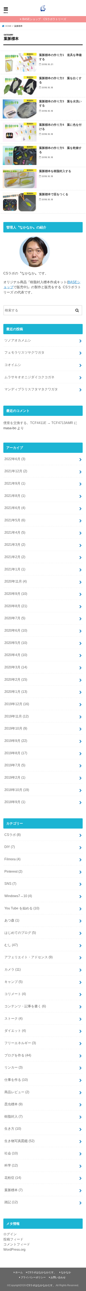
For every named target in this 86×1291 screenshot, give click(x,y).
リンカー (13, 1067)
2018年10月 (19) (16, 790)
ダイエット (15, 1030)
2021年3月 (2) (14, 544)
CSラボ (12, 835)
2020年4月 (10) (15, 655)
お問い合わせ (58, 1277)
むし (11, 945)
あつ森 (11, 920)
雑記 (11, 1202)
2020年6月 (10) (15, 630)
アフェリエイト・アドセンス (28, 957)
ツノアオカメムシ (17, 340)
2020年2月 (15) (15, 679)
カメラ (12, 969)
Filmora (12, 859)
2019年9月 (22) (15, 741)
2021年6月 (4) (14, 508)
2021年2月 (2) (14, 557)
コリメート (15, 994)
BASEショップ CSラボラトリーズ (44, 19)
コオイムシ (12, 365)
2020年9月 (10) (15, 593)
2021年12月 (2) (15, 471)
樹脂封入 (13, 1116)
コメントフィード (16, 1244)
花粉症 (12, 1177)
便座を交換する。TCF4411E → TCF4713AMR (38, 423)
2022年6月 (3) (14, 459)
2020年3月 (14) (15, 667)
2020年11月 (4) (15, 581)
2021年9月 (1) (14, 483)
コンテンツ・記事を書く (25, 1006)
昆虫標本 (13, 1104)
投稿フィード (13, 1239)
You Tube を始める (21, 908)
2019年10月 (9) (15, 728)
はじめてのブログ (20, 932)
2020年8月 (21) (15, 606)
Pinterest (13, 871)
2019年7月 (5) (14, 765)
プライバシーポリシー (33, 1277)
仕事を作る (16, 1080)
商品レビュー (16, 1092)
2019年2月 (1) (14, 777)
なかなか (66, 1272)
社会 (11, 1153)
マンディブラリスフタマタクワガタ (31, 389)
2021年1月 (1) (14, 569)
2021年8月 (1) (14, 496)
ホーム (19, 1272)
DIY (9, 847)
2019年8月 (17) (15, 753)
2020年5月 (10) (15, 643)
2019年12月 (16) (16, 704)
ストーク (13, 1018)
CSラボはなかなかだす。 (42, 1272)
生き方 (12, 1128)
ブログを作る (17, 1055)
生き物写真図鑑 (19, 1141)
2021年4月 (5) (14, 532)
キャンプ (13, 982)
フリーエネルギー (20, 1043)
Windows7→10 (18, 896)
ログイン (10, 1234)
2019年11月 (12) (16, 716)
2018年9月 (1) (14, 802)
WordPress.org (14, 1249)
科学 (11, 1165)
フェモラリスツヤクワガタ (24, 352)
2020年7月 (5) (14, 618)
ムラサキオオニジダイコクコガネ (29, 377)
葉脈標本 (13, 1190)
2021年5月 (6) (14, 520)
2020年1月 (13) (15, 691)
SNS (10, 883)
